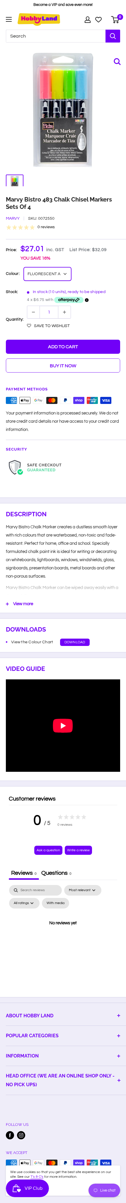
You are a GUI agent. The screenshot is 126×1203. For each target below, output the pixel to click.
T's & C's (36, 1177)
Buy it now (63, 365)
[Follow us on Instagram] (21, 1135)
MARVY (13, 218)
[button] (48, 326)
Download (74, 642)
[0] (115, 19)
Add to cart (63, 346)
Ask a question (48, 850)
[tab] (56, 874)
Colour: (13, 274)
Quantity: (14, 319)
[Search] (112, 36)
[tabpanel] (63, 936)
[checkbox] (55, 903)
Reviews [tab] (24, 873)
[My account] (88, 19)
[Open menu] (9, 19)
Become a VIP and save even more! (63, 5)
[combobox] (55, 36)
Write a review (78, 850)
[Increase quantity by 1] (64, 312)
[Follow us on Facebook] (10, 1135)
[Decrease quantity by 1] (33, 312)
